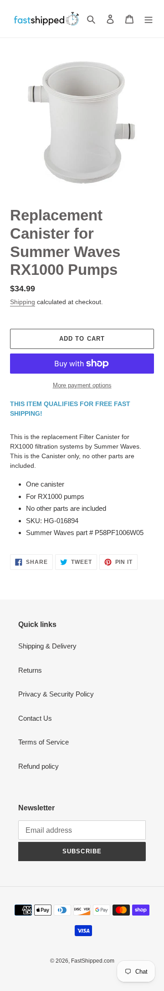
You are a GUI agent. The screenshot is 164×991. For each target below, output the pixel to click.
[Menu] (148, 19)
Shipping (22, 301)
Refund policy (38, 766)
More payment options (82, 385)
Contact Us (35, 718)
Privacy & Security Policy (56, 694)
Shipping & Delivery (47, 646)
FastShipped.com (92, 961)
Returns (30, 670)
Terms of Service (43, 742)
